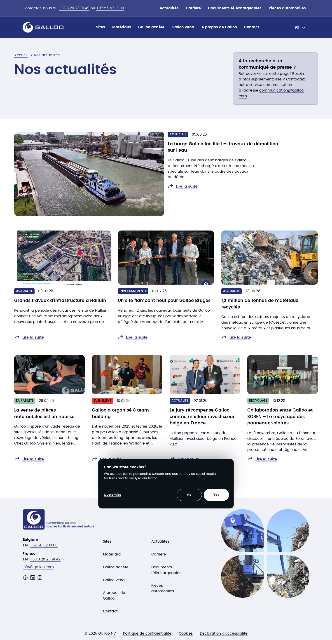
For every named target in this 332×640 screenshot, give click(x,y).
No (189, 494)
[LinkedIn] (32, 577)
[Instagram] (39, 577)
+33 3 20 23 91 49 (74, 8)
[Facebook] (25, 577)
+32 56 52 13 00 (110, 8)
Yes (216, 494)
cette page (279, 73)
